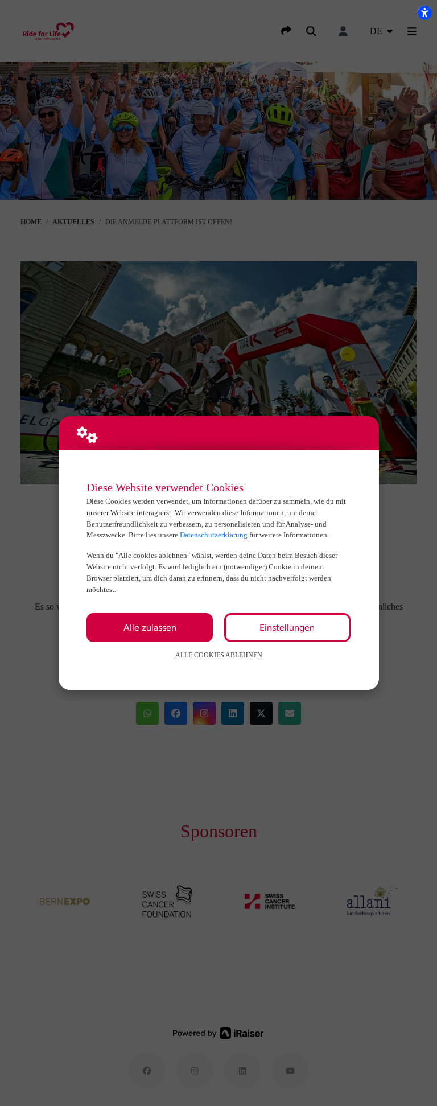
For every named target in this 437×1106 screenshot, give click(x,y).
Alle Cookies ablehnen (218, 655)
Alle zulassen (149, 627)
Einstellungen (287, 627)
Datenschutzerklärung (214, 535)
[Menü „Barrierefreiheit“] (424, 12)
